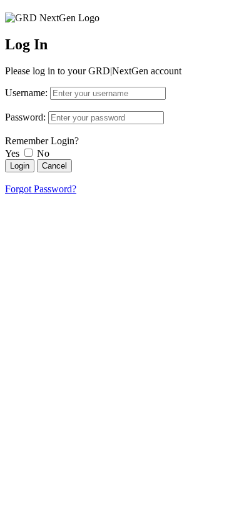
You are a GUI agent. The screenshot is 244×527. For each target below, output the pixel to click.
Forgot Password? (40, 189)
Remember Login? (42, 140)
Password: (25, 117)
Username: (26, 92)
